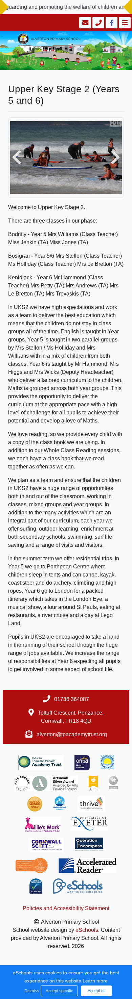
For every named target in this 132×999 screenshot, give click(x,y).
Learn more (95, 980)
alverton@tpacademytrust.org (72, 734)
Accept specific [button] (59, 991)
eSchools (86, 930)
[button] (16, 157)
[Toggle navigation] (124, 22)
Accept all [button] (97, 991)
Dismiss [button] (30, 991)
